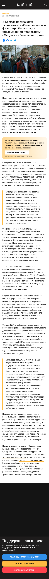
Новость (5, 13)
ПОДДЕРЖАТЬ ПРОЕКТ (17, 152)
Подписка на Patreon (24, 570)
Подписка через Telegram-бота (24, 557)
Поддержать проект (24, 564)
